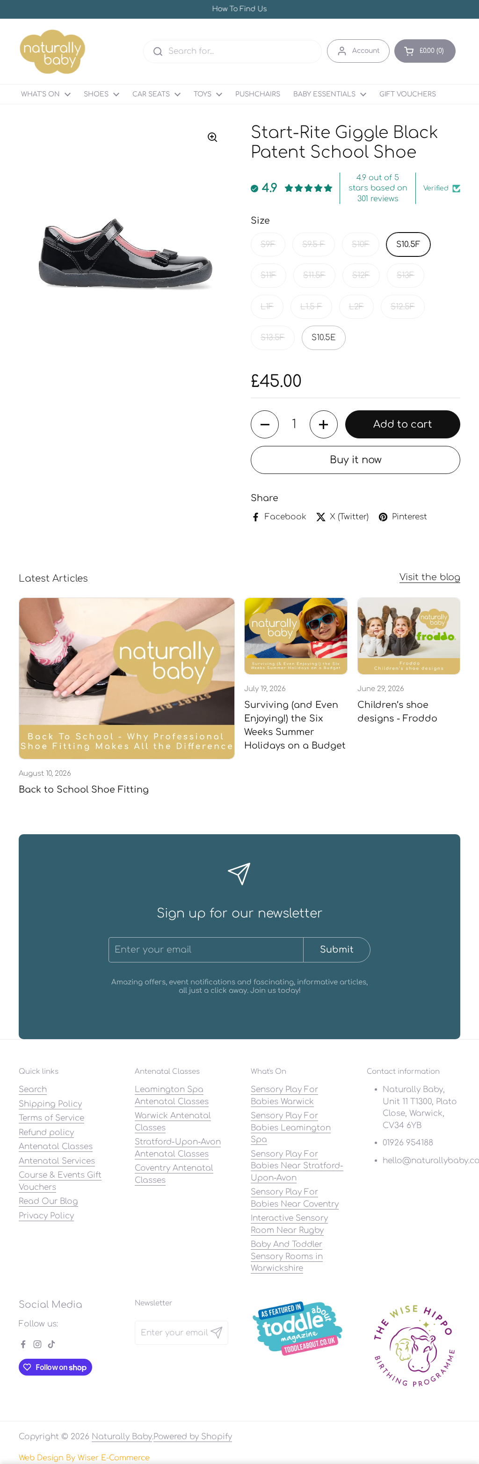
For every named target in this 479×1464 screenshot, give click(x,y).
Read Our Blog (48, 1201)
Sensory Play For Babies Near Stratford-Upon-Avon (297, 1166)
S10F (361, 244)
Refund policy (46, 1132)
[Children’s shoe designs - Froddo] (408, 636)
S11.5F (314, 275)
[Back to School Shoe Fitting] (127, 678)
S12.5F (403, 306)
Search (33, 1089)
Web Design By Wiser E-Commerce (84, 1458)
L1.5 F (311, 306)
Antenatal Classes (56, 1146)
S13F (405, 275)
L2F (356, 306)
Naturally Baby (122, 1436)
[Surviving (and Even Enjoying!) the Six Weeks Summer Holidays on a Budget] (295, 636)
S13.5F (273, 337)
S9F (268, 244)
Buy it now (356, 460)
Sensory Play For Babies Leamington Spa (291, 1127)
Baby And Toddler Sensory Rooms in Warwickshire (287, 1256)
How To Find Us (239, 9)
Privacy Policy (46, 1215)
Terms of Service (51, 1118)
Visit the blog (429, 577)
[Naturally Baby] (53, 51)
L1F (267, 306)
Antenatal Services (57, 1161)
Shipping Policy (50, 1104)
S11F (268, 275)
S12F (361, 275)
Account (366, 50)
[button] (425, 51)
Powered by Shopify (192, 1436)
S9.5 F (313, 244)
